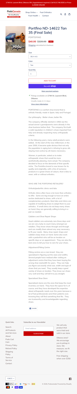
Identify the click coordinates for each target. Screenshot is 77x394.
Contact (9, 363)
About (8, 336)
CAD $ (9, 378)
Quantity (32, 70)
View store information (39, 104)
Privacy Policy (11, 345)
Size (30, 52)
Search (8, 327)
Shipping (31, 45)
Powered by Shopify (64, 384)
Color (30, 61)
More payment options (50, 91)
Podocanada (52, 384)
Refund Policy (11, 348)
